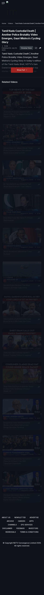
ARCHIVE (10, 521)
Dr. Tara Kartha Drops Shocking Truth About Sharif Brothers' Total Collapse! (18, 185)
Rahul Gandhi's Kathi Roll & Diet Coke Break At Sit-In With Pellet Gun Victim (17, 320)
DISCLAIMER (7, 528)
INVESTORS (33, 528)
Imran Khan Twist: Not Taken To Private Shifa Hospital (18, 219)
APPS (31, 521)
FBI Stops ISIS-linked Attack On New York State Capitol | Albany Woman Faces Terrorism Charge (17, 497)
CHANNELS (12, 525)
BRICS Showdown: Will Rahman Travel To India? (18, 253)
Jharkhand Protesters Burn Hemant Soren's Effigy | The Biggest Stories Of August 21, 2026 (18, 114)
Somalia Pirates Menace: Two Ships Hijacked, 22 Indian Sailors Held (17, 286)
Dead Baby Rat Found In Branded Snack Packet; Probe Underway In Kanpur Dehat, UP (18, 388)
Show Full (21, 70)
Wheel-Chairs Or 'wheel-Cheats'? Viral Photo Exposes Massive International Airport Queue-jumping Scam (18, 150)
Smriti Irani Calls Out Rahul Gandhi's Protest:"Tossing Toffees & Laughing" (18, 354)
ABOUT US (6, 517)
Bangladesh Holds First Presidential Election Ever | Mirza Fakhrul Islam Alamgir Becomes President (17, 425)
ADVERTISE (34, 517)
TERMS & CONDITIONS (29, 532)
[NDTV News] (11, 10)
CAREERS (21, 521)
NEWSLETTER (20, 517)
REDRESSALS (11, 532)
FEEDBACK (20, 528)
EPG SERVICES (27, 525)
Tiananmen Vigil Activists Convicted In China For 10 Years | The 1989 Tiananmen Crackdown (18, 461)
